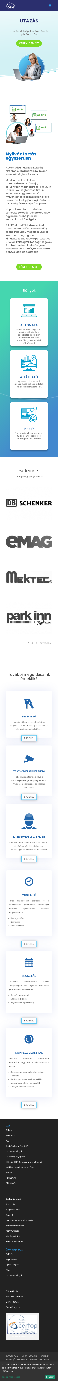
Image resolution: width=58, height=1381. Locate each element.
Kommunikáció (12, 1230)
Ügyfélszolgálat (13, 1264)
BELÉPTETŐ (29, 716)
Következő (45, 642)
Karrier (9, 1172)
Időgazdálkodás (13, 1209)
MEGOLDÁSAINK (29, 1356)
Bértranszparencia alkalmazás (19, 1220)
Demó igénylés (12, 1301)
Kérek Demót (29, 43)
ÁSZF (8, 1140)
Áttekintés (10, 1204)
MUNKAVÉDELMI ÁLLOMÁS (29, 837)
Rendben (50, 1377)
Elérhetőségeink (13, 1307)
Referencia (10, 1135)
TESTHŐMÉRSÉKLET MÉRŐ (29, 771)
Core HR (9, 1215)
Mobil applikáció (13, 1236)
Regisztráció (11, 1259)
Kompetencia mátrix (15, 1225)
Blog (8, 1270)
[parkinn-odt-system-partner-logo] (29, 633)
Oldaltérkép (11, 1183)
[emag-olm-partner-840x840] (29, 557)
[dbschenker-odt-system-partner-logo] (29, 519)
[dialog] (29, 1371)
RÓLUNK (45, 1356)
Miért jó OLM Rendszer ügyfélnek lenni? (24, 1162)
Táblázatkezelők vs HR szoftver (20, 1167)
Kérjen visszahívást (14, 1296)
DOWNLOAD (12, 1356)
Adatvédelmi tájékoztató (17, 1146)
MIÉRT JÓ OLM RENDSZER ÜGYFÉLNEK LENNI (27, 1359)
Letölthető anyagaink (15, 1156)
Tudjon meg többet (11, 1377)
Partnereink (11, 1177)
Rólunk (9, 1130)
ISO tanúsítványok (14, 1151)
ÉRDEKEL (29, 738)
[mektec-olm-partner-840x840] (29, 595)
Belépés (9, 1254)
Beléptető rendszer (14, 1241)
